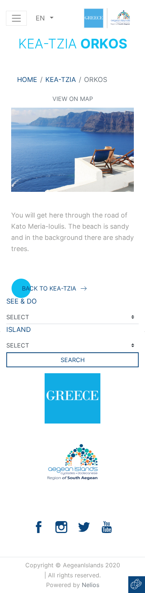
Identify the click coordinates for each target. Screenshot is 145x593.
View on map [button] (72, 98)
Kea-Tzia (60, 79)
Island (18, 329)
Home (27, 79)
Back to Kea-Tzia (49, 288)
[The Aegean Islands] (106, 18)
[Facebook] (39, 526)
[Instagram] (61, 526)
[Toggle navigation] (16, 18)
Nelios (90, 585)
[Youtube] (107, 526)
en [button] (41, 18)
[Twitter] (84, 526)
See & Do (21, 301)
